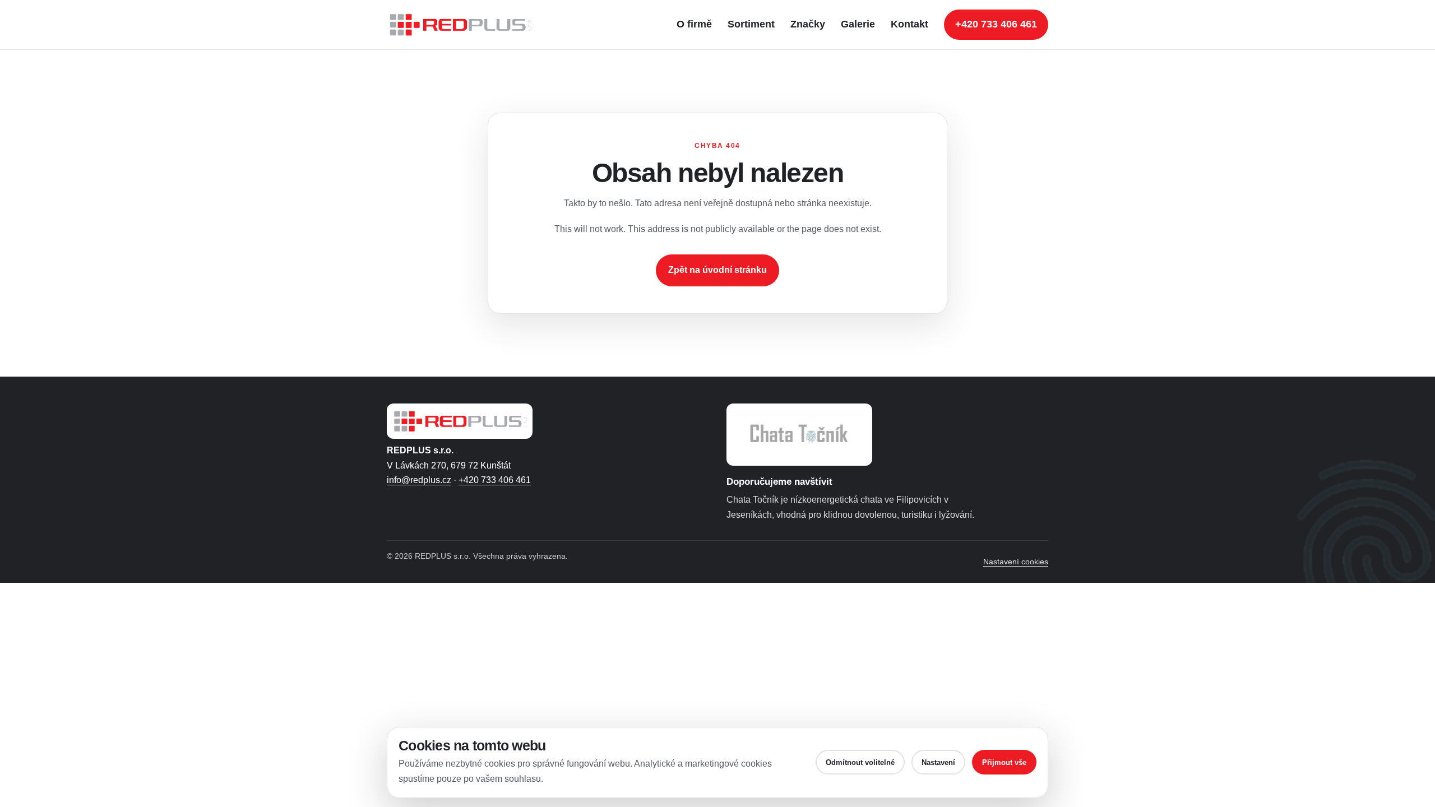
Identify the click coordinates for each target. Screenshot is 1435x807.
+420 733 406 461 (996, 24)
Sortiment (751, 24)
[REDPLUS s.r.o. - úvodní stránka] (465, 25)
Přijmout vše (1004, 762)
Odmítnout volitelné (860, 762)
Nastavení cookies (1015, 561)
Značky (807, 24)
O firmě (694, 24)
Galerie (858, 24)
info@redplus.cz (419, 480)
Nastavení (938, 762)
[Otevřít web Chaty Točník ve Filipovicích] (799, 435)
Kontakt (909, 24)
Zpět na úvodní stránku (717, 270)
